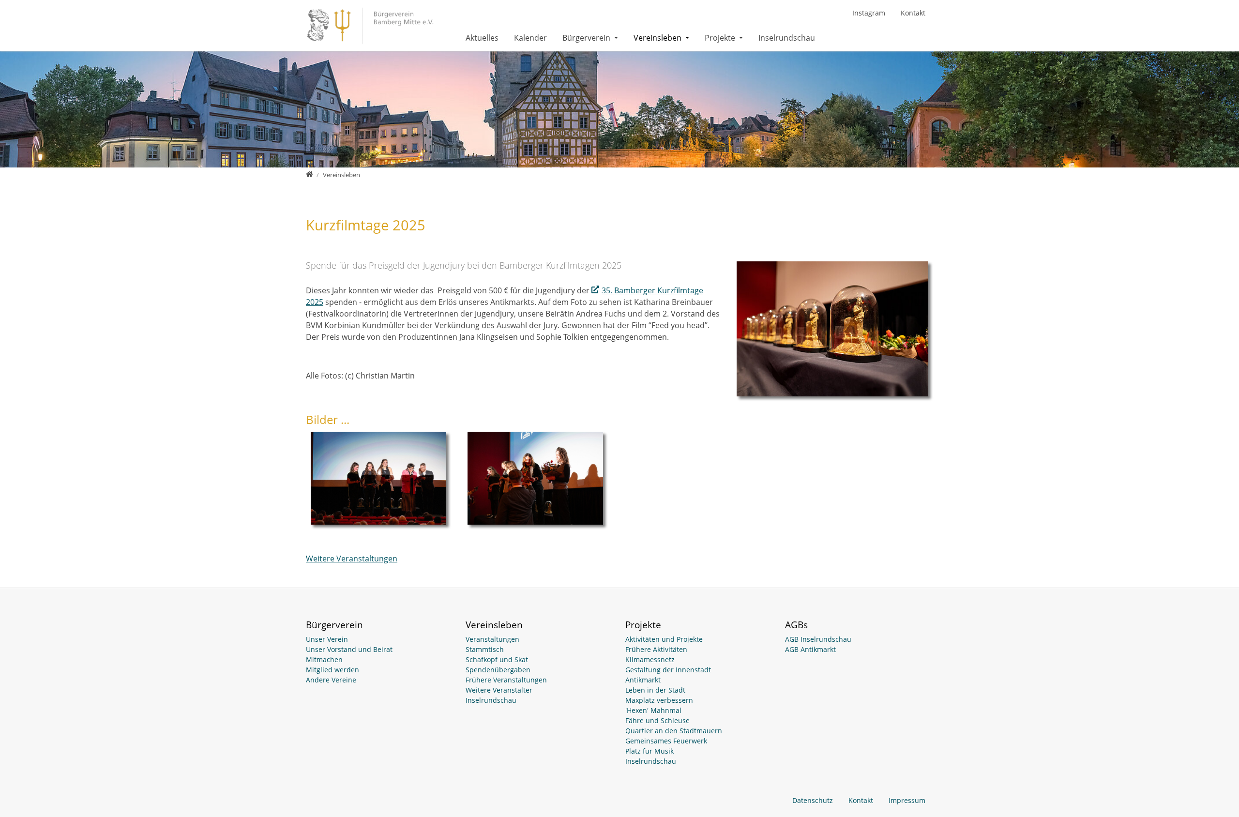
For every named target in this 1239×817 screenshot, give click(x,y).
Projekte (721, 37)
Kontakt (913, 12)
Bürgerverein (587, 37)
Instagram (868, 12)
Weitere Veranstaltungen (351, 558)
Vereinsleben (658, 37)
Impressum (907, 800)
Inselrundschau (786, 37)
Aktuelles (482, 37)
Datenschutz (812, 800)
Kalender (530, 37)
